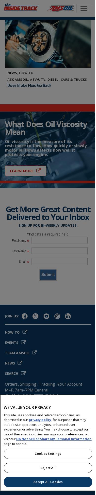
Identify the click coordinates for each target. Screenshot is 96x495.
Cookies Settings (48, 453)
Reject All (47, 468)
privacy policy (40, 419)
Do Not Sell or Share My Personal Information (54, 439)
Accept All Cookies (48, 482)
